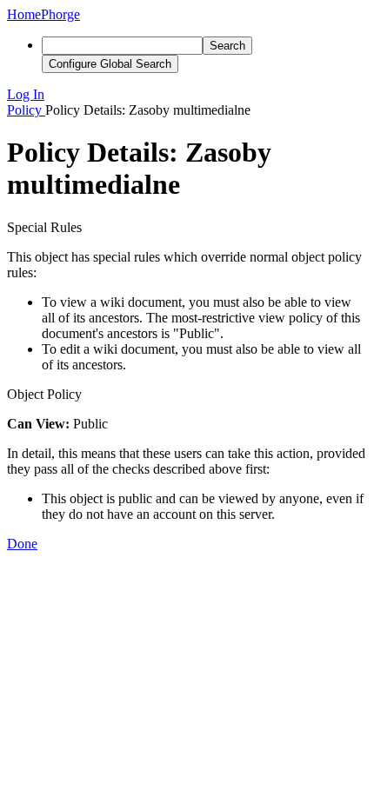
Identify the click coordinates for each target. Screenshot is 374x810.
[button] (187, 95)
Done (22, 543)
